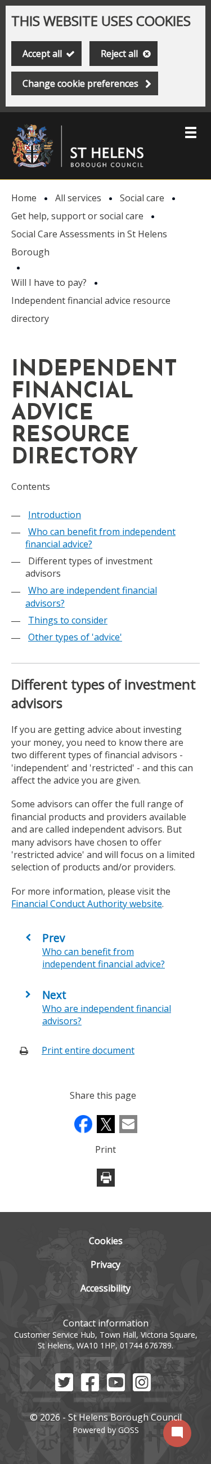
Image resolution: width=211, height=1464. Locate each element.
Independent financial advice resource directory (90, 309)
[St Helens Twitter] (64, 1388)
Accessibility (105, 1288)
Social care (142, 198)
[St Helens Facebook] (90, 1388)
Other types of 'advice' (75, 637)
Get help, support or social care (77, 216)
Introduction (54, 514)
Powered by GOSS (106, 1430)
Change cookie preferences (80, 83)
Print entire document (88, 1050)
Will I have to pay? (49, 282)
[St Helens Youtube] (116, 1388)
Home (24, 198)
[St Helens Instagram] (142, 1388)
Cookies (106, 1241)
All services (78, 198)
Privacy (105, 1264)
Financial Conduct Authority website (86, 903)
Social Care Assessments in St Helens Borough (89, 243)
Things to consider (67, 620)
